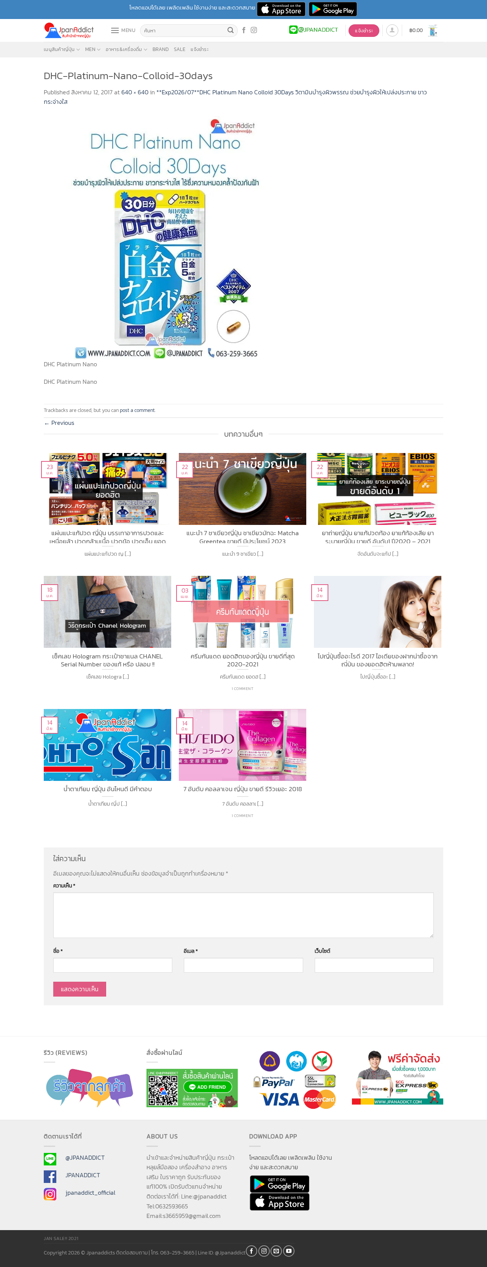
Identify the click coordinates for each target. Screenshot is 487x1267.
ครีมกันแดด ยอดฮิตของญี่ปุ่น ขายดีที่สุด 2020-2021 (243, 659)
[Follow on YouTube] (288, 1251)
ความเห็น (64, 885)
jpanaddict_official (90, 1192)
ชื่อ (58, 951)
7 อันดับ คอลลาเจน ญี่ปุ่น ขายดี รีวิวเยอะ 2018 (242, 789)
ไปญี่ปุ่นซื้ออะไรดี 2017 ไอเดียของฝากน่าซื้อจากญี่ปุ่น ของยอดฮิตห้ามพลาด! (378, 659)
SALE (179, 49)
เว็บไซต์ (322, 951)
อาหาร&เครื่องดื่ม (124, 49)
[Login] (392, 30)
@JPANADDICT (85, 1157)
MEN (90, 49)
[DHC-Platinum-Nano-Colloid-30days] (165, 237)
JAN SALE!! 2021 (61, 1238)
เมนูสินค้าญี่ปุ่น (59, 49)
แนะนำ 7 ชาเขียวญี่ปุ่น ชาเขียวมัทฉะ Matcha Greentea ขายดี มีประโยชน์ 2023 (242, 536)
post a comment (137, 410)
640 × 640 (134, 92)
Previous (59, 422)
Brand (161, 49)
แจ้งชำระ (199, 49)
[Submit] (230, 30)
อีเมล (191, 951)
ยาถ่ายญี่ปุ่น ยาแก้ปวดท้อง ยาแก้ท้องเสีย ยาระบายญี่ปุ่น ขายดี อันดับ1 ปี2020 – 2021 (378, 536)
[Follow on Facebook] (244, 30)
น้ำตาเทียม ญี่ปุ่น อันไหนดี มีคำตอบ (108, 789)
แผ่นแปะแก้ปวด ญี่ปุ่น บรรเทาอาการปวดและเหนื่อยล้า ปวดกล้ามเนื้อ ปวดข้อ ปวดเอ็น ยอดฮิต (107, 536)
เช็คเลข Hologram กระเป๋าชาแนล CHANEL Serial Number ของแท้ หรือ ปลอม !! (107, 659)
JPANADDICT (82, 1175)
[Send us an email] (276, 1251)
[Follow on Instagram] (254, 30)
